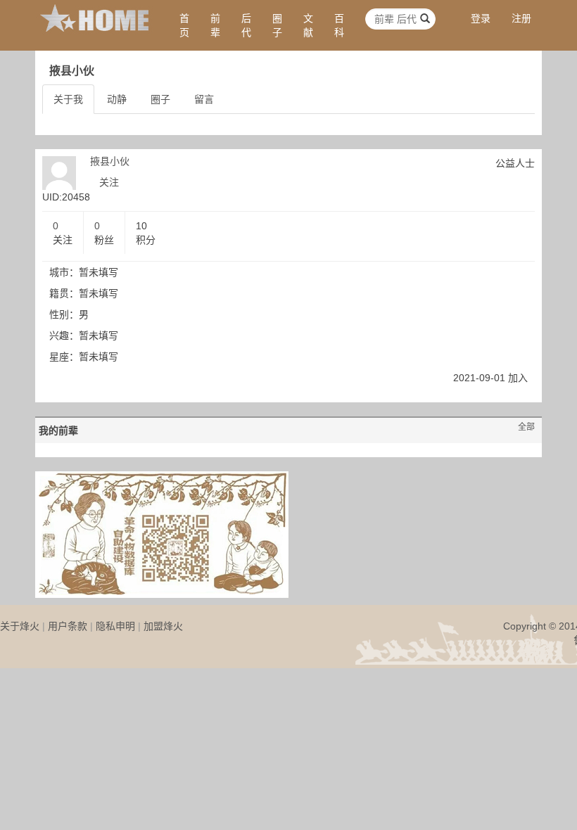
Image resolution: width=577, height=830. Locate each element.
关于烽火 (19, 626)
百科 (339, 25)
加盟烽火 (163, 626)
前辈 (215, 25)
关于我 (68, 99)
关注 (109, 182)
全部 (526, 427)
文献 (308, 25)
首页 (184, 25)
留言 (204, 99)
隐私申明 (115, 626)
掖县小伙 (109, 161)
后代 (246, 25)
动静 (117, 99)
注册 (521, 18)
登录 (480, 18)
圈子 (277, 25)
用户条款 (67, 626)
